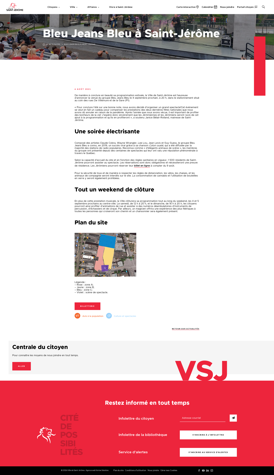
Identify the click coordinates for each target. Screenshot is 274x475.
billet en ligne (142, 166)
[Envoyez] (233, 418)
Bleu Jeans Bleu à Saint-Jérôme (79, 44)
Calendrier (207, 7)
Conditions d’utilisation (135, 470)
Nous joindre (227, 7)
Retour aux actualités (185, 329)
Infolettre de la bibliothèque (143, 435)
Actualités (54, 44)
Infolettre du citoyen (136, 418)
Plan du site (118, 470)
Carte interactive (186, 7)
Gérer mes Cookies (168, 470)
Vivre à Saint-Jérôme (120, 7)
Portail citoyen (245, 7)
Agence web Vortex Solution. (97, 470)
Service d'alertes (133, 452)
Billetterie (87, 306)
